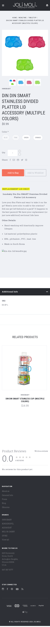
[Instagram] (3, 589)
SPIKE (4, 535)
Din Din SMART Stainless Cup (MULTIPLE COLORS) (25, 400)
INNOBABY (6, 89)
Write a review (41, 451)
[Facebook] (7, 589)
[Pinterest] (12, 589)
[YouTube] (17, 589)
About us (5, 491)
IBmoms (5, 507)
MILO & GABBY (8, 531)
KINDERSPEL (8, 523)
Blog (4, 503)
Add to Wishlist (35, 172)
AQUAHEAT (7, 527)
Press (4, 499)
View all (5, 539)
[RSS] (22, 589)
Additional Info (10, 291)
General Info (7, 495)
